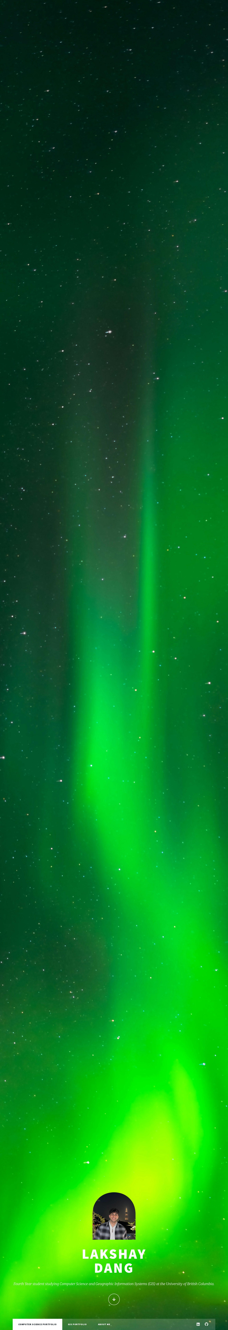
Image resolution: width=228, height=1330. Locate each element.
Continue (114, 1299)
